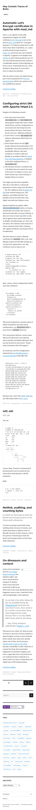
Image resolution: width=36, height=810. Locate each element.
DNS (19, 734)
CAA (30, 396)
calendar (28, 727)
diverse (12, 734)
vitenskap (17, 765)
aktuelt (21, 723)
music (16, 746)
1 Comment (27, 500)
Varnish (27, 761)
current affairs (15, 730)
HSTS (23, 396)
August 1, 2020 (23, 626)
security (29, 94)
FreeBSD (23, 94)
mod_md (12, 42)
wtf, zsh (8, 411)
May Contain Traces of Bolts (11, 804)
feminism (7, 738)
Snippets (6, 794)
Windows (7, 769)
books (19, 672)
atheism (7, 727)
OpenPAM (16, 750)
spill (19, 757)
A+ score (24, 398)
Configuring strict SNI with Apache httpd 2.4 (18, 105)
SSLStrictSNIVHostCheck (11, 208)
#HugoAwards (11, 605)
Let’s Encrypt (17, 40)
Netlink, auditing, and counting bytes (17, 509)
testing (6, 761)
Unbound (18, 761)
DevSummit (27, 730)
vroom (25, 765)
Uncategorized (15, 94)
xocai (19, 769)
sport (25, 757)
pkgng (6, 754)
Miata (28, 742)
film (14, 738)
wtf (22, 500)
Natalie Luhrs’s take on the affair (15, 644)
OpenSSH (26, 750)
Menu (6, 14)
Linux (19, 550)
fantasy (25, 734)
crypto (6, 730)
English (13, 500)
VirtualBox (7, 765)
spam (14, 757)
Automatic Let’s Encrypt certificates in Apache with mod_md (18, 26)
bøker (20, 727)
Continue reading (9, 89)
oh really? (7, 750)
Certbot (5, 58)
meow (21, 742)
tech (4, 95)
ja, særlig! (7, 742)
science (13, 754)
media (14, 742)
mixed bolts (8, 746)
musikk (24, 746)
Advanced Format (10, 723)
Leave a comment (12, 95)
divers (6, 734)
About (5, 798)
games (28, 738)
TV (12, 761)
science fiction (26, 672)
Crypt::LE (6, 53)
